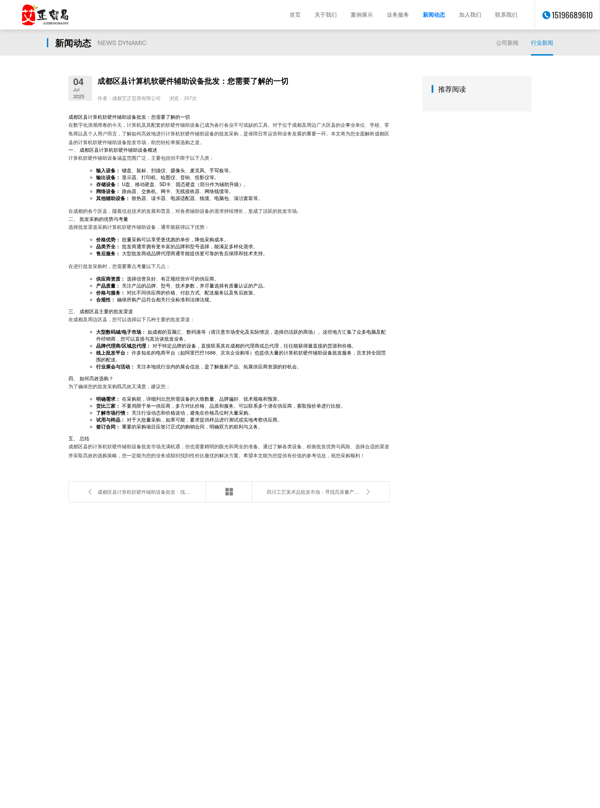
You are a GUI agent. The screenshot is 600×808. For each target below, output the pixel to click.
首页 (295, 14)
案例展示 (362, 14)
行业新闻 (542, 43)
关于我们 (326, 14)
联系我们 (506, 14)
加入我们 (470, 14)
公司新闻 (507, 43)
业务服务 (398, 14)
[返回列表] (229, 492)
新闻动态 (434, 14)
